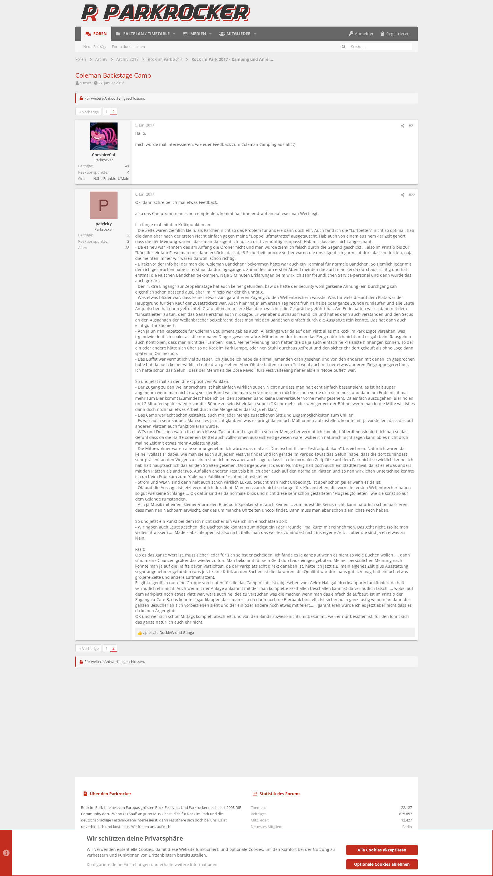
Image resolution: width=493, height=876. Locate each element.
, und (168, 632)
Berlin (407, 826)
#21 (412, 125)
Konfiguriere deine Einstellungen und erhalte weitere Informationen (152, 864)
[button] (174, 33)
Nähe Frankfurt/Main (111, 178)
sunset (85, 82)
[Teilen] (403, 125)
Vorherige (90, 111)
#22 (412, 194)
